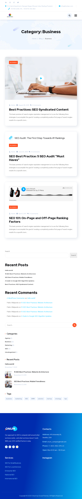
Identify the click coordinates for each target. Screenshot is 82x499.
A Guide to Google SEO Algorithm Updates (19, 281)
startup (49, 399)
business (9, 399)
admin (13, 105)
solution (40, 399)
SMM (33, 399)
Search (7, 251)
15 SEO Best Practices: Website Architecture (20, 274)
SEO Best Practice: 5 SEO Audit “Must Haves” (36, 158)
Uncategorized (10, 352)
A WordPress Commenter (16, 298)
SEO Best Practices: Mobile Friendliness (18, 277)
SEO (6, 349)
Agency (7, 338)
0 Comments (36, 105)
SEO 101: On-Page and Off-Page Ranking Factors (38, 219)
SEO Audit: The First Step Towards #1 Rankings (40, 138)
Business (13, 62)
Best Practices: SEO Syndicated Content (39, 109)
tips (65, 399)
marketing (18, 399)
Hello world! (9, 270)
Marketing (8, 345)
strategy (58, 399)
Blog (40, 39)
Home (34, 39)
